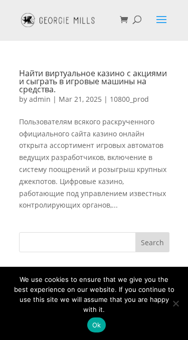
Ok (96, 325)
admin (40, 99)
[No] (175, 303)
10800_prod (129, 99)
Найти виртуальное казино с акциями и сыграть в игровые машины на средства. (93, 81)
